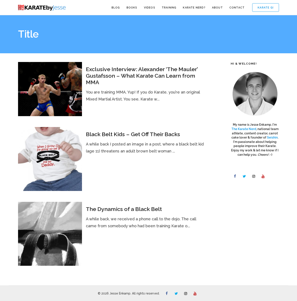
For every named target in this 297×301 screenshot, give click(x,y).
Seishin (272, 137)
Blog (116, 7)
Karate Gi (266, 7)
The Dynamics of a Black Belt (124, 209)
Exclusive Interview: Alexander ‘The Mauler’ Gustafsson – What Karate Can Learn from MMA (142, 75)
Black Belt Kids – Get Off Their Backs (133, 134)
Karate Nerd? (194, 7)
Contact (237, 7)
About (217, 7)
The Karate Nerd (243, 129)
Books (132, 7)
